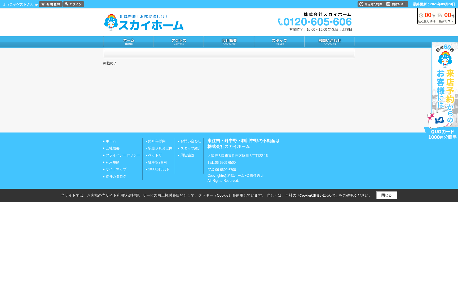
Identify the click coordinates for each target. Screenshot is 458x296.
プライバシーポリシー (123, 155)
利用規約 (113, 162)
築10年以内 (157, 141)
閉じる (386, 195)
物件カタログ (116, 176)
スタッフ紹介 (190, 148)
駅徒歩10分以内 (160, 148)
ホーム (111, 141)
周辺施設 (187, 155)
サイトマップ (116, 169)
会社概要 (113, 148)
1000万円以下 (158, 169)
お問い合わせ (190, 141)
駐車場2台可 (157, 162)
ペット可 (155, 155)
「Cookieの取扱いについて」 (317, 195)
